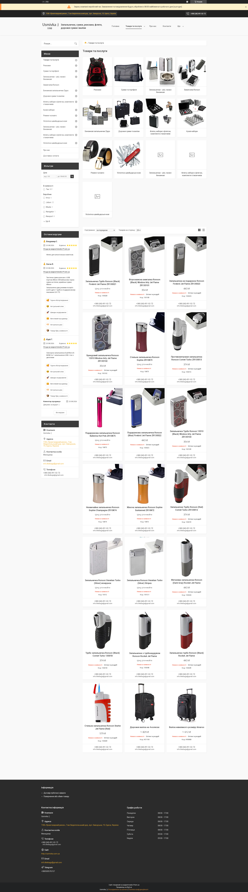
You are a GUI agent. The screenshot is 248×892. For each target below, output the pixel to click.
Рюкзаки (97, 90)
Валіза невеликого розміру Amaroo (186, 727)
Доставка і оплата (51, 156)
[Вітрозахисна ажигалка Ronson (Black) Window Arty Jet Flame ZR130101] (145, 256)
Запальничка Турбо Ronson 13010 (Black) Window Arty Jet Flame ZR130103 (186, 434)
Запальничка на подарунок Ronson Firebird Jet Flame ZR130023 (186, 282)
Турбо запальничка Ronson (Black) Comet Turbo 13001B (103, 654)
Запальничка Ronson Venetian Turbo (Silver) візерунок (103, 581)
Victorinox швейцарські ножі (129, 173)
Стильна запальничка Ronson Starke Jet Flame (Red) (103, 727)
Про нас (152, 26)
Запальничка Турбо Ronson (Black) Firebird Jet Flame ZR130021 (103, 282)
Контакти (167, 26)
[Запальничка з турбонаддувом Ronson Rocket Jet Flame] (145, 630)
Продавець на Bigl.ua (124, 887)
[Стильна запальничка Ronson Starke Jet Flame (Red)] (103, 703)
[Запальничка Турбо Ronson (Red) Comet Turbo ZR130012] (187, 484)
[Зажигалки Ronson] (192, 72)
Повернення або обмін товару (56, 796)
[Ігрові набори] (192, 113)
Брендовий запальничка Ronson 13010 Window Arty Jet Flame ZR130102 (103, 358)
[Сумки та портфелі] (129, 72)
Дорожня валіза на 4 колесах (144, 727)
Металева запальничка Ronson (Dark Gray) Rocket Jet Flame (186, 581)
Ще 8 (48, 221)
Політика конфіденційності (138, 889)
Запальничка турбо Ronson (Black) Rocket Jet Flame (186, 654)
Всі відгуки (60, 412)
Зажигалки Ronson (192, 90)
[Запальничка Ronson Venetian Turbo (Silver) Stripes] (145, 557)
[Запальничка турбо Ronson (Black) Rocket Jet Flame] (187, 630)
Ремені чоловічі (97, 173)
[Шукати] (76, 43)
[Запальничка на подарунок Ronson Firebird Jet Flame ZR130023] (187, 256)
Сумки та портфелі (129, 90)
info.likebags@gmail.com (53, 464)
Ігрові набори (192, 131)
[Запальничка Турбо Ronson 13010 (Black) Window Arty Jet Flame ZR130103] (187, 408)
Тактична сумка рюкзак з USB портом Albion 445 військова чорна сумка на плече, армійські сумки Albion (60, 281)
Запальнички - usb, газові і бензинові (160, 91)
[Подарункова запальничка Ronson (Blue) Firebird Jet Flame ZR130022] (145, 408)
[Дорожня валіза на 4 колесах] (145, 703)
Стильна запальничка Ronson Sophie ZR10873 (144, 358)
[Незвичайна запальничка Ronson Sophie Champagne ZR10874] (103, 484)
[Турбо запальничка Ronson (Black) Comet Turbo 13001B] (103, 630)
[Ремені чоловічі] (97, 155)
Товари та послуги (134, 26)
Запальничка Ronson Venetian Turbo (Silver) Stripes (144, 581)
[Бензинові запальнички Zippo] (97, 113)
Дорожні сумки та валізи (129, 131)
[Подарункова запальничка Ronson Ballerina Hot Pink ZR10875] (103, 408)
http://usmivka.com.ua (50, 854)
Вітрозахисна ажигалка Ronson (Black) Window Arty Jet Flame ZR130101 (144, 282)
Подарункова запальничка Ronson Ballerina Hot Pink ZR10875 (102, 434)
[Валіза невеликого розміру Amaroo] (187, 703)
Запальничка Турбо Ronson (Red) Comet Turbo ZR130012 (186, 508)
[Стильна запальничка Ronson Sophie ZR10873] (145, 332)
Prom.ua (136, 885)
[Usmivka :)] (50, 26)
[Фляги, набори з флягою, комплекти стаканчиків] (160, 113)
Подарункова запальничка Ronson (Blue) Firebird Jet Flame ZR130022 (144, 434)
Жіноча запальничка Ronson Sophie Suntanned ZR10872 (144, 508)
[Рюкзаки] (97, 72)
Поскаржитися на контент (117, 889)
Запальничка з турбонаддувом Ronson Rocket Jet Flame (144, 654)
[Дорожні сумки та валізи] (129, 113)
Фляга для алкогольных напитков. (60, 255)
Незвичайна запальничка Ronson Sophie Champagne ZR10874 (102, 508)
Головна (115, 26)
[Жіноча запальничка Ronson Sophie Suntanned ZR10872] (145, 484)
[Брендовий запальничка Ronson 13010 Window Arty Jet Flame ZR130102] (103, 332)
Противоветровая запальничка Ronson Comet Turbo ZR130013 (186, 358)
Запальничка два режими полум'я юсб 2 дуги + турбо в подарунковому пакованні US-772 (60, 290)
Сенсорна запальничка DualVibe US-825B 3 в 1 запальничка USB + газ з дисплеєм (60, 355)
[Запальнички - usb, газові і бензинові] (160, 72)
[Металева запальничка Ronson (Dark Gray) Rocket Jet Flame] (187, 557)
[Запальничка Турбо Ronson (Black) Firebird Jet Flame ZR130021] (103, 256)
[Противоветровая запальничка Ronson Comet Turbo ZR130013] (187, 332)
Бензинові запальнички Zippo (97, 131)
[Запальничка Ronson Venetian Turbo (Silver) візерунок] (103, 557)
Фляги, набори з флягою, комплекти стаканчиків (160, 132)
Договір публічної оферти (55, 793)
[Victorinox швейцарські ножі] (129, 155)
